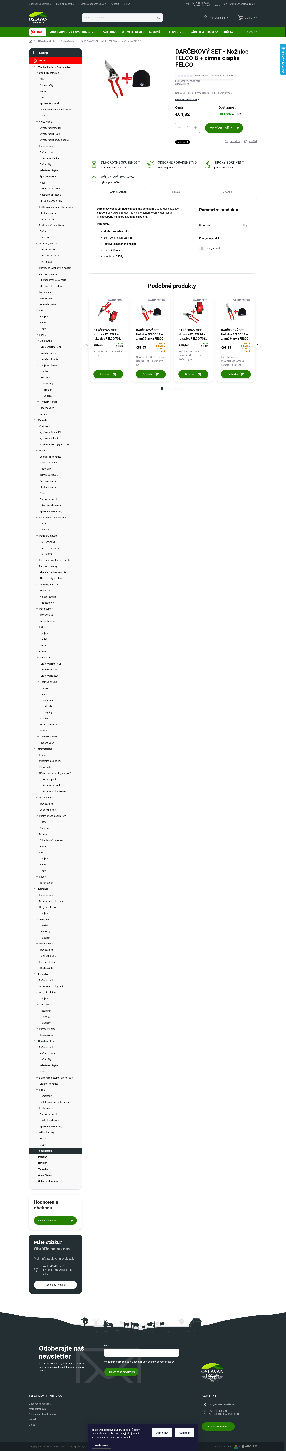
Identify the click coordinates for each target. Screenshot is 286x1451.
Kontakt (115, 4)
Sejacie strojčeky (48, 724)
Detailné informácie (186, 99)
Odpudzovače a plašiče (52, 840)
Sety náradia (45, 1150)
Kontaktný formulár (55, 1284)
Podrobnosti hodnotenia (222, 75)
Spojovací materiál (49, 103)
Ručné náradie (46, 146)
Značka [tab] (227, 192)
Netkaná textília (48, 596)
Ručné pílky (45, 164)
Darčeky (42, 1156)
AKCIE (41, 60)
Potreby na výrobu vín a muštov (55, 268)
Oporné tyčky (46, 85)
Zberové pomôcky (48, 274)
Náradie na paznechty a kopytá (55, 773)
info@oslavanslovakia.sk (57, 1258)
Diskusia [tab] (175, 192)
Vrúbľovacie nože (49, 359)
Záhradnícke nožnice (50, 456)
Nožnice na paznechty (51, 785)
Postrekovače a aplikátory (52, 225)
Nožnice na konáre (49, 158)
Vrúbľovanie (46, 341)
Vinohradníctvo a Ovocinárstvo (54, 67)
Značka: (182, 84)
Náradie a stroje (46, 1041)
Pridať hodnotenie (46, 1220)
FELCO (43, 1138)
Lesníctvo (43, 974)
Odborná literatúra (48, 1181)
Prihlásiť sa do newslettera (121, 1372)
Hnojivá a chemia (48, 907)
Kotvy (43, 91)
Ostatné (44, 115)
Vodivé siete (45, 767)
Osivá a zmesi (46, 292)
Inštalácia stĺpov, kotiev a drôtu (56, 1102)
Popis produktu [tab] (118, 192)
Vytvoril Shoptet (223, 1446)
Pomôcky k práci (48, 401)
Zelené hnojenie (48, 304)
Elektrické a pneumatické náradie (56, 207)
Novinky (42, 1163)
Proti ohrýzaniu (48, 249)
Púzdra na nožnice (49, 499)
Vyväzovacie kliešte (50, 134)
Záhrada (42, 420)
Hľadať (158, 17)
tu (130, 1437)
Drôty (43, 97)
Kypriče (44, 718)
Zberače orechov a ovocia (53, 280)
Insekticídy (47, 383)
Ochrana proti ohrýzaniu (51, 901)
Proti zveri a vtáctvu (50, 255)
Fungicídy (47, 395)
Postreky (45, 377)
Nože (42, 182)
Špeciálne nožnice (49, 176)
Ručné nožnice (47, 152)
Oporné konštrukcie (49, 73)
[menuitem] (37, 32)
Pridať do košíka (220, 128)
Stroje (42, 1089)
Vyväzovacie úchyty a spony (54, 140)
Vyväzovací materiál (50, 128)
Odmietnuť (162, 1432)
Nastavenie (101, 1445)
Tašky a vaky (47, 408)
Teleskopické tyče (49, 170)
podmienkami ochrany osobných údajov (154, 1361)
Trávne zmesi (46, 298)
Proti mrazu (46, 261)
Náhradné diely (46, 1132)
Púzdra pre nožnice (50, 188)
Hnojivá (44, 316)
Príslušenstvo (47, 219)
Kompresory (46, 1096)
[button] (162, 388)
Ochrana (43, 834)
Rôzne (43, 328)
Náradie (43, 450)
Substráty (45, 590)
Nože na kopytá (48, 779)
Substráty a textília (48, 584)
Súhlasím (184, 1432)
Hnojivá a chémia (48, 365)
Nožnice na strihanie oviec (53, 791)
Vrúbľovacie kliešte (50, 353)
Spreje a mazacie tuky (51, 201)
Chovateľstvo (45, 749)
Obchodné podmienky (40, 4)
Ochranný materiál (48, 243)
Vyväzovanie (45, 121)
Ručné (43, 231)
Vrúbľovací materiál (51, 347)
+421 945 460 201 (57, 1269)
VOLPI (43, 1144)
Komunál (43, 889)
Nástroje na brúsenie (50, 194)
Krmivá (43, 322)
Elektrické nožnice (49, 213)
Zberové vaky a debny (51, 286)
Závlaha (44, 414)
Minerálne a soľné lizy (50, 761)
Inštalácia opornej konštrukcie (55, 109)
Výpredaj (43, 1169)
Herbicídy (47, 389)
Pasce (43, 846)
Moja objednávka (65, 4)
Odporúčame (45, 1175)
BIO (41, 310)
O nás (127, 4)
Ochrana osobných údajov (92, 4)
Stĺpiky (43, 79)
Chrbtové (44, 237)
